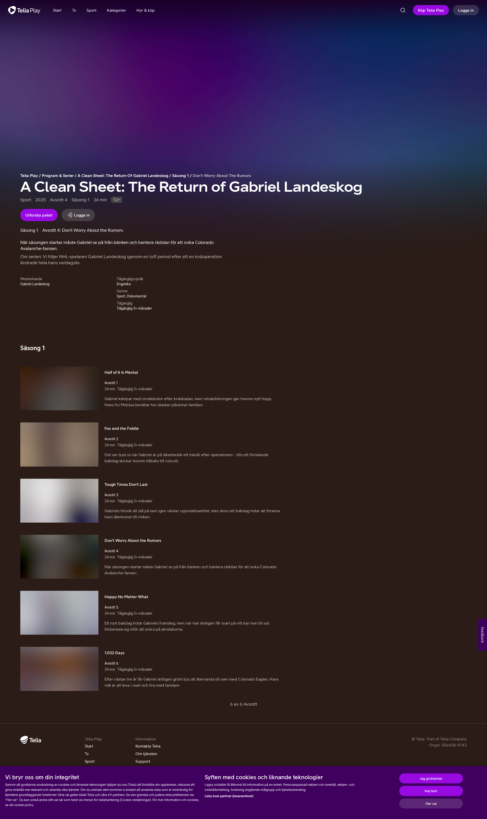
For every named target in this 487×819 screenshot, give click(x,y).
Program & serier (58, 175)
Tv (87, 753)
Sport (90, 761)
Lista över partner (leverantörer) (229, 796)
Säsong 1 (180, 175)
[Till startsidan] (24, 10)
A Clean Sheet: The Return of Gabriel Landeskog (123, 175)
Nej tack (431, 791)
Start (89, 746)
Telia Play (29, 175)
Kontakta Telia (147, 746)
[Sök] (403, 10)
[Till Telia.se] (30, 740)
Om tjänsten (146, 753)
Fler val (431, 803)
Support (142, 761)
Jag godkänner (431, 778)
